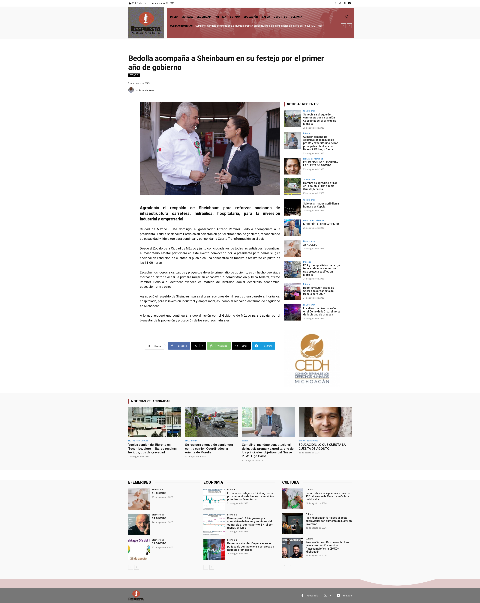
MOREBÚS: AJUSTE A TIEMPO (321, 224)
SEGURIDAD (309, 111)
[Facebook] (335, 3)
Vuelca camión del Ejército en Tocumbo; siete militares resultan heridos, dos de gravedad (152, 448)
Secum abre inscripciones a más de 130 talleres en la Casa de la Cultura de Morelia (328, 496)
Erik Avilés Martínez (313, 159)
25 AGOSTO (310, 244)
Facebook (312, 595)
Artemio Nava (146, 89)
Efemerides (309, 241)
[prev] (343, 25)
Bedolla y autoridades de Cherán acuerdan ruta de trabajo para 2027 (318, 291)
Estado (134, 75)
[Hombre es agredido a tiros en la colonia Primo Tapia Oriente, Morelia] (292, 186)
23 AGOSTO (159, 543)
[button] (347, 16)
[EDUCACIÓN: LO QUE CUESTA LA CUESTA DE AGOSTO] (292, 166)
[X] (344, 3)
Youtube (347, 595)
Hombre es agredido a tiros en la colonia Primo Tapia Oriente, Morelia (320, 186)
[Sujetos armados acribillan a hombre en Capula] (292, 207)
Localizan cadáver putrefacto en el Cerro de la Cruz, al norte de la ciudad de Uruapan (321, 311)
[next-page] (136, 567)
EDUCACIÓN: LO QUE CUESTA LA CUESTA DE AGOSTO (224, 25)
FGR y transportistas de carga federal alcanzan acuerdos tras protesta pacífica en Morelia (321, 270)
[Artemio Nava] (131, 90)
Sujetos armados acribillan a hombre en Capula (321, 205)
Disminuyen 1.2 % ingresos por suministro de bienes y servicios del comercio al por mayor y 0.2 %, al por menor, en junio (250, 523)
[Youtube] (349, 3)
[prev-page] (130, 567)
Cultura (309, 489)
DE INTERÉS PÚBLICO (313, 220)
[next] (349, 25)
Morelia (307, 262)
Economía (232, 489)
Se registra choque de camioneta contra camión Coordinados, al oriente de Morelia (319, 119)
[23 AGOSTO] (139, 549)
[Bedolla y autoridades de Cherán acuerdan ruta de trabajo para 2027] (292, 291)
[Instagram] (340, 3)
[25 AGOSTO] (292, 248)
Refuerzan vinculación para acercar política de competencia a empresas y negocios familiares (250, 546)
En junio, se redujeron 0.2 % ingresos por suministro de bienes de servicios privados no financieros (250, 496)
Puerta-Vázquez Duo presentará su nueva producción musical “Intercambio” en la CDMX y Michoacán (327, 547)
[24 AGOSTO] (139, 524)
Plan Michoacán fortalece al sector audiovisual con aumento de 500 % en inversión (329, 521)
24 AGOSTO (159, 518)
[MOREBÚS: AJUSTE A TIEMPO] (292, 227)
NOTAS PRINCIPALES (138, 441)
